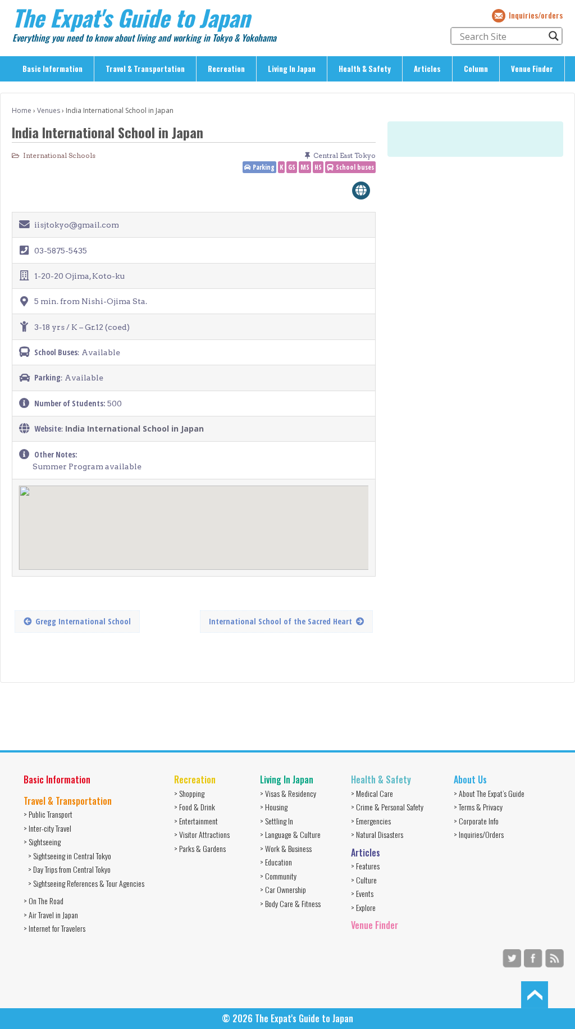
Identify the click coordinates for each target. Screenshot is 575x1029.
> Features (365, 866)
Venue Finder (532, 68)
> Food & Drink (194, 807)
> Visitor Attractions (202, 834)
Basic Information (52, 68)
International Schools (59, 155)
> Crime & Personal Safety (387, 807)
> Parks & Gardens (200, 848)
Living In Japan (292, 68)
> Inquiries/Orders (479, 834)
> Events (362, 893)
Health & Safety (365, 68)
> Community (278, 876)
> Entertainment (196, 821)
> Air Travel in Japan (51, 915)
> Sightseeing (42, 841)
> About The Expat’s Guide (489, 793)
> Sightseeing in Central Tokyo (69, 856)
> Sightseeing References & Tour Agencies (86, 883)
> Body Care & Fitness (290, 903)
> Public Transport (48, 814)
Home (21, 110)
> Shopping (189, 793)
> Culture (364, 880)
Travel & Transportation (145, 68)
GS (291, 167)
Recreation (226, 68)
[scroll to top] (534, 993)
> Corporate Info (476, 821)
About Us (470, 779)
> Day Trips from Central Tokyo (69, 869)
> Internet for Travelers (54, 928)
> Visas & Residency (288, 793)
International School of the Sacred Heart (280, 621)
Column (476, 68)
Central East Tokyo (344, 155)
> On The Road (43, 900)
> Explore (363, 907)
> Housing (274, 807)
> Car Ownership (283, 889)
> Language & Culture (290, 834)
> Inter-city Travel (47, 828)
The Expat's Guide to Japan (131, 17)
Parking (264, 167)
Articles (427, 68)
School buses (355, 167)
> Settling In (276, 821)
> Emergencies (371, 821)
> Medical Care (372, 793)
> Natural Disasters (377, 834)
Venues (48, 110)
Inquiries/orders (536, 15)
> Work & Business (286, 848)
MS (304, 167)
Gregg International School (83, 621)
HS (318, 167)
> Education (276, 862)
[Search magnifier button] (554, 36)
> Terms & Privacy (478, 807)
